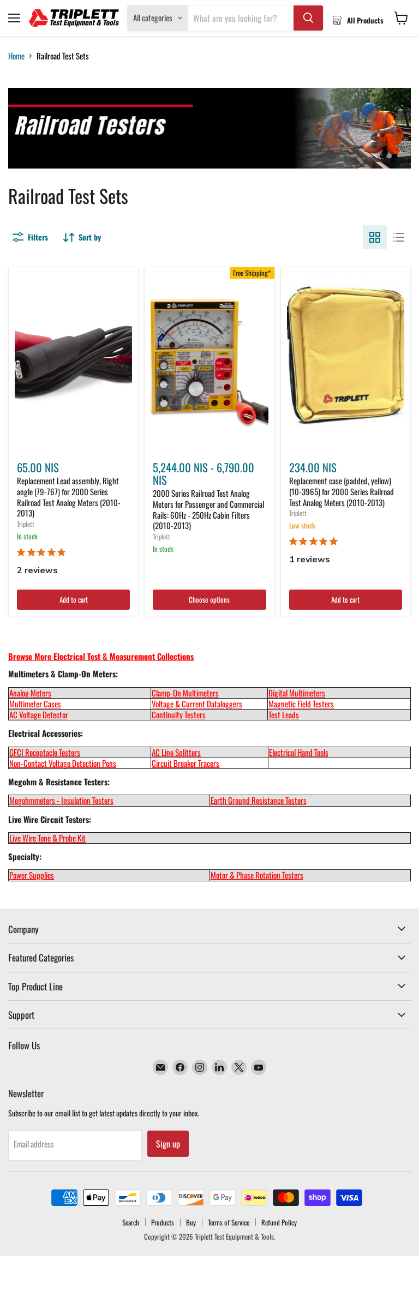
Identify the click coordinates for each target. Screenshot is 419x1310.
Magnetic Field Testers (301, 704)
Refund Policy (279, 1222)
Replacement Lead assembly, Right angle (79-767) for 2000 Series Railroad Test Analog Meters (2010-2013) (69, 496)
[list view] (399, 237)
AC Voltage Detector (38, 714)
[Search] (308, 18)
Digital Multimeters (296, 693)
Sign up (168, 1143)
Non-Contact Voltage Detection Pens (62, 763)
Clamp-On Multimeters (185, 693)
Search (130, 1222)
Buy (191, 1222)
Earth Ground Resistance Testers (259, 800)
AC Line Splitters (176, 752)
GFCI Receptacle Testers (44, 752)
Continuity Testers (179, 714)
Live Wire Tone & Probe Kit (47, 838)
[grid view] (375, 237)
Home (16, 56)
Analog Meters (30, 693)
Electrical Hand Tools (298, 752)
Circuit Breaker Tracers (185, 763)
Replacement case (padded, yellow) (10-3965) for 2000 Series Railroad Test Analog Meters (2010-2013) (341, 491)
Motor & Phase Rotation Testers (257, 875)
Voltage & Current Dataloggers (197, 704)
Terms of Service (228, 1222)
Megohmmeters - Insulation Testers (61, 800)
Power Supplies (31, 875)
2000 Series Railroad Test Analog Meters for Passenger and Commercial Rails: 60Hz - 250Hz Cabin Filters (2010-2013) (208, 509)
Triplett (25, 524)
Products (162, 1222)
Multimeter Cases (35, 704)
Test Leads (283, 714)
